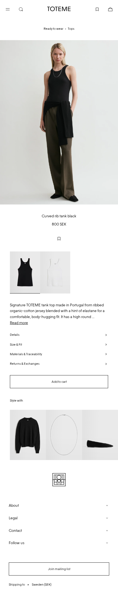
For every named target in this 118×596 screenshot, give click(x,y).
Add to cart (59, 382)
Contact (15, 530)
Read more (19, 323)
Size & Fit (16, 344)
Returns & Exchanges (25, 364)
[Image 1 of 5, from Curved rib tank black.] (59, 122)
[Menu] (12, 8)
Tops (71, 29)
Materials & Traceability (26, 354)
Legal (13, 518)
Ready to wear (53, 29)
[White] (55, 272)
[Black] (25, 272)
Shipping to (30, 584)
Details (14, 335)
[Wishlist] (92, 8)
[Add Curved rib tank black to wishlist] (59, 238)
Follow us (16, 543)
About (14, 505)
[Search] (25, 8)
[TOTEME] (59, 9)
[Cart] (106, 8)
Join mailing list (59, 569)
